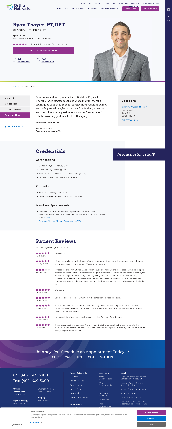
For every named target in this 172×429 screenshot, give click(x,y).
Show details (34, 422)
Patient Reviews (13, 109)
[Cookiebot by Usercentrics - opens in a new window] (17, 425)
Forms (107, 3)
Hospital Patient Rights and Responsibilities (133, 384)
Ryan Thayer (30, 86)
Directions (130, 120)
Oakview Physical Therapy (134, 107)
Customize (150, 418)
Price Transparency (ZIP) (105, 406)
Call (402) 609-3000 (30, 375)
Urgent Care (130, 9)
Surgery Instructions (78, 397)
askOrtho (135, 3)
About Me (10, 98)
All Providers (15, 127)
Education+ (86, 3)
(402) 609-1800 (44, 400)
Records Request (120, 3)
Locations (92, 9)
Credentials (11, 104)
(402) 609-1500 (44, 392)
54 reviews (45, 44)
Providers (16, 86)
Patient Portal (152, 3)
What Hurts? (78, 9)
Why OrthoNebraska (105, 384)
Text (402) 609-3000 (31, 380)
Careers (102, 389)
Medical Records (76, 381)
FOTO (47, 217)
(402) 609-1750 (19, 395)
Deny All (151, 424)
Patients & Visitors (109, 9)
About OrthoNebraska (105, 378)
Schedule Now (150, 9)
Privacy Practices (128, 393)
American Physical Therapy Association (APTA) (60, 221)
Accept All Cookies (151, 412)
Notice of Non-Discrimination (134, 389)
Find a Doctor (62, 9)
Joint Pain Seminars (103, 394)
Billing (97, 3)
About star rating (59, 44)
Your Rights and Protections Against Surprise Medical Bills (134, 403)
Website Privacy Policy (131, 397)
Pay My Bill (74, 393)
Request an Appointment (43, 50)
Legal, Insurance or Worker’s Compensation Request (133, 378)
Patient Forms (75, 385)
